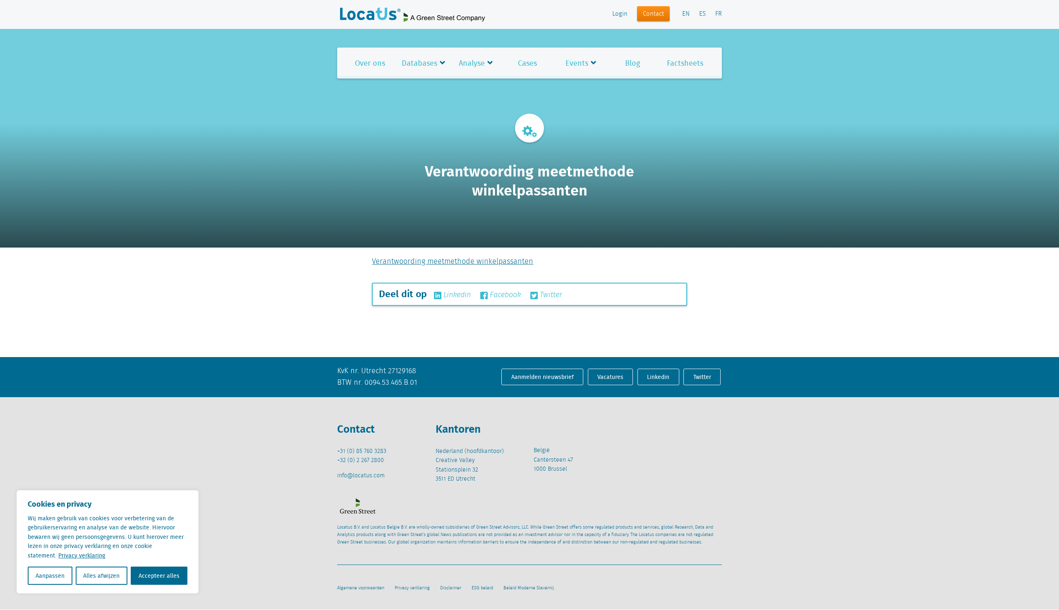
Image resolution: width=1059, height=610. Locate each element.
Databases (419, 63)
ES (702, 14)
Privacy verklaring (81, 555)
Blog (632, 63)
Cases (527, 63)
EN (686, 14)
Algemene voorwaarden (360, 588)
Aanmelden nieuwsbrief (542, 377)
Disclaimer (450, 588)
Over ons (370, 63)
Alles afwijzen (101, 576)
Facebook (504, 295)
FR (718, 14)
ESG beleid (482, 588)
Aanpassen (50, 576)
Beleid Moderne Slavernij (528, 588)
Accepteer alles (159, 576)
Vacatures (610, 377)
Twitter (550, 295)
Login (620, 14)
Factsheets (685, 63)
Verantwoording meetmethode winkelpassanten (452, 261)
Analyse (472, 63)
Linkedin (456, 295)
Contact (653, 14)
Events (576, 63)
